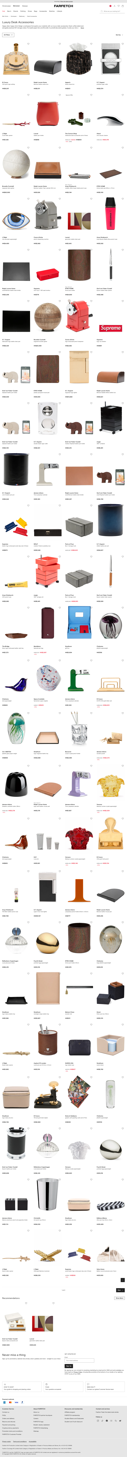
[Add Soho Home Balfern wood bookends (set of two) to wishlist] (123, 1231)
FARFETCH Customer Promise (11, 1434)
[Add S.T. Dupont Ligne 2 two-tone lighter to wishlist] (60, 871)
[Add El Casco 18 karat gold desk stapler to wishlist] (60, 1077)
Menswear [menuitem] (16, 6)
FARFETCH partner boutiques (42, 1415)
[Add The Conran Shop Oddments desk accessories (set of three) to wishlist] (91, 95)
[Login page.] (114, 6)
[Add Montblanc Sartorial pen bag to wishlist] (60, 608)
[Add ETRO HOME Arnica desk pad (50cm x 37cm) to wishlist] (123, 148)
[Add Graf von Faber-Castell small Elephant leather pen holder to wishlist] (123, 454)
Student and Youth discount (73, 1421)
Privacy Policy (78, 1372)
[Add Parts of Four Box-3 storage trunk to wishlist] (91, 506)
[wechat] (116, 1421)
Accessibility (32, 1441)
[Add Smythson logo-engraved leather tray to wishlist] (60, 713)
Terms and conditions (20, 1441)
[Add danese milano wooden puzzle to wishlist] (123, 713)
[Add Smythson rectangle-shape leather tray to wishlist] (60, 974)
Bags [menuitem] (35, 11)
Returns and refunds (8, 1421)
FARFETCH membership (72, 1415)
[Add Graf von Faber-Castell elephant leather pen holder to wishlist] (28, 352)
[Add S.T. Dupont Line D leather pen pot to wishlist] (28, 454)
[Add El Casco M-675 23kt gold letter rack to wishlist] (123, 660)
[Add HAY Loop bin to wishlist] (60, 819)
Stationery (22, 16)
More (82, 28)
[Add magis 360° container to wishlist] (123, 403)
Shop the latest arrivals (66, 1)
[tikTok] (102, 1421)
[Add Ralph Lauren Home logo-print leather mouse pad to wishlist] (60, 766)
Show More (119, 1298)
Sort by (118, 35)
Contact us (5, 1412)
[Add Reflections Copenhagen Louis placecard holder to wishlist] (28, 922)
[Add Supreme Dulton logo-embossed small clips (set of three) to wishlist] (28, 506)
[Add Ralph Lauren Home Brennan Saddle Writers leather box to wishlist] (123, 352)
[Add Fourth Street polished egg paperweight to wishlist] (60, 922)
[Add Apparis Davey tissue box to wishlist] (91, 44)
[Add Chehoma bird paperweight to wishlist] (28, 660)
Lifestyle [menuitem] (59, 11)
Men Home (5, 16)
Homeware (14, 16)
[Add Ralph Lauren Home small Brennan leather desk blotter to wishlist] (28, 250)
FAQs (47, 1387)
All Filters (7, 35)
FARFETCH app (38, 1421)
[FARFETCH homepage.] (63, 6)
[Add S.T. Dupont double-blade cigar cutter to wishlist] (60, 403)
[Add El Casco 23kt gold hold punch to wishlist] (123, 819)
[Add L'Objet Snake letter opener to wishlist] (28, 1025)
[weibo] (120, 1421)
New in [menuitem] (9, 11)
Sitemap (36, 1431)
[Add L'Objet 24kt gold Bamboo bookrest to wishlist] (60, 1231)
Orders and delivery (8, 1418)
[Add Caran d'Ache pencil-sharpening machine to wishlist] (60, 199)
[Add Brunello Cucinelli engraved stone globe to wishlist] (28, 148)
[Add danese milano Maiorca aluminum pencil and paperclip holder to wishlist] (28, 1180)
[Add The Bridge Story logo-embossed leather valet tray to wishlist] (28, 608)
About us (36, 1412)
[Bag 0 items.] (123, 6)
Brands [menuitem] (15, 11)
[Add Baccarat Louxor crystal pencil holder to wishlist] (91, 713)
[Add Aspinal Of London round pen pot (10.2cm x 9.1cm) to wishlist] (60, 1025)
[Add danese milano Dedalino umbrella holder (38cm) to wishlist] (28, 766)
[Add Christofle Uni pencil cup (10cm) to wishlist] (60, 1180)
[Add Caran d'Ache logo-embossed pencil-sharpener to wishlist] (91, 301)
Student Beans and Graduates (74, 1418)
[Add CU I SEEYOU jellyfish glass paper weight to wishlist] (28, 713)
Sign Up (68, 1366)
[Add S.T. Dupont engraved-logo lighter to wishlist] (91, 352)
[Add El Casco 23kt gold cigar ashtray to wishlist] (28, 44)
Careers (35, 1418)
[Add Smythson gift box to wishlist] (91, 608)
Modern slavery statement (41, 1424)
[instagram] (98, 1421)
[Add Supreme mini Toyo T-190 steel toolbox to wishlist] (60, 250)
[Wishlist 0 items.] (119, 6)
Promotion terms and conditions (12, 1431)
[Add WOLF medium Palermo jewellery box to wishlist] (60, 506)
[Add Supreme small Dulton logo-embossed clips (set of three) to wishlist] (91, 1231)
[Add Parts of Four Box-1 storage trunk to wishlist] (91, 557)
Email (66, 1357)
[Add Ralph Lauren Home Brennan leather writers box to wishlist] (60, 44)
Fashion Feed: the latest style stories (107, 1412)
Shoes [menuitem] (30, 11)
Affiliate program (70, 1412)
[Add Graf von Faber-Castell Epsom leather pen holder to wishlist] (28, 1128)
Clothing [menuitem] (23, 11)
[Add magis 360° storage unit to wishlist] (60, 557)
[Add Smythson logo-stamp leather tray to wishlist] (28, 974)
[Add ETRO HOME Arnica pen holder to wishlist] (91, 250)
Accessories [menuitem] (43, 11)
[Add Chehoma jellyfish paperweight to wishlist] (123, 608)
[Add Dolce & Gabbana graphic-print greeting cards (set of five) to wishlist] (91, 1077)
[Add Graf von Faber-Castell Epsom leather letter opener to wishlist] (123, 250)
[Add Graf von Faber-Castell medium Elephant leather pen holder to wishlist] (91, 403)
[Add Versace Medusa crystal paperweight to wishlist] (91, 1128)
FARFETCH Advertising (40, 1428)
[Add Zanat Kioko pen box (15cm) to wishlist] (123, 974)
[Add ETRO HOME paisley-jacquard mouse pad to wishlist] (60, 352)
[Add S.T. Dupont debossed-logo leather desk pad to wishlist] (28, 301)
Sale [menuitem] (3, 11)
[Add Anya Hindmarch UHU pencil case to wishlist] (28, 557)
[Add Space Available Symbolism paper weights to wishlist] (60, 660)
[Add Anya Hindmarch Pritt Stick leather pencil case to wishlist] (28, 871)
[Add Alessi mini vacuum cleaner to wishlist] (123, 95)
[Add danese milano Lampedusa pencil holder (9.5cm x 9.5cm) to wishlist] (91, 871)
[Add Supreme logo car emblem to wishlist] (123, 301)
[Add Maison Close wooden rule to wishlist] (91, 974)
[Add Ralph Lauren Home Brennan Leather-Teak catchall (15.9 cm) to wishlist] (60, 148)
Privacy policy (6, 1441)
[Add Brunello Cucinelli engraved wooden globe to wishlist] (60, 301)
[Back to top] (123, 1280)
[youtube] (111, 1421)
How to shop (9, 1387)
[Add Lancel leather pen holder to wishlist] (60, 95)
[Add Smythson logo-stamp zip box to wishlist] (28, 1077)
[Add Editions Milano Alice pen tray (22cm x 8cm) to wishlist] (123, 1180)
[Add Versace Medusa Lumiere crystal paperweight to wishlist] (123, 766)
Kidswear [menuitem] (25, 6)
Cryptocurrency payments (10, 1428)
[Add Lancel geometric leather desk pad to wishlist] (91, 199)
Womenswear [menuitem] (6, 6)
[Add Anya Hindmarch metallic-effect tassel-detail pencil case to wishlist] (91, 148)
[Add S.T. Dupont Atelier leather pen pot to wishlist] (123, 506)
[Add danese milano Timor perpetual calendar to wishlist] (60, 454)
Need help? (91, 1387)
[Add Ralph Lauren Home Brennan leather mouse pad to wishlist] (123, 871)
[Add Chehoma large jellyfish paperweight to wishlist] (123, 922)
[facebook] (107, 1421)
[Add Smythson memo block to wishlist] (123, 1025)
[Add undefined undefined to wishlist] (26, 1303)
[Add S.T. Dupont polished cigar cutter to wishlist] (123, 44)
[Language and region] (110, 6)
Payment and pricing (8, 1424)
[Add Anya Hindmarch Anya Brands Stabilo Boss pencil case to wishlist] (123, 199)
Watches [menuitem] (52, 11)
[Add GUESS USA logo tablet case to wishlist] (91, 1025)
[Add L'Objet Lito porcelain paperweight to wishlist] (28, 199)
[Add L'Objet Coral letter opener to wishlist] (28, 95)
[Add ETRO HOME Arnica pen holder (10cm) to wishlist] (91, 922)
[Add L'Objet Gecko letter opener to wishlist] (28, 1231)
